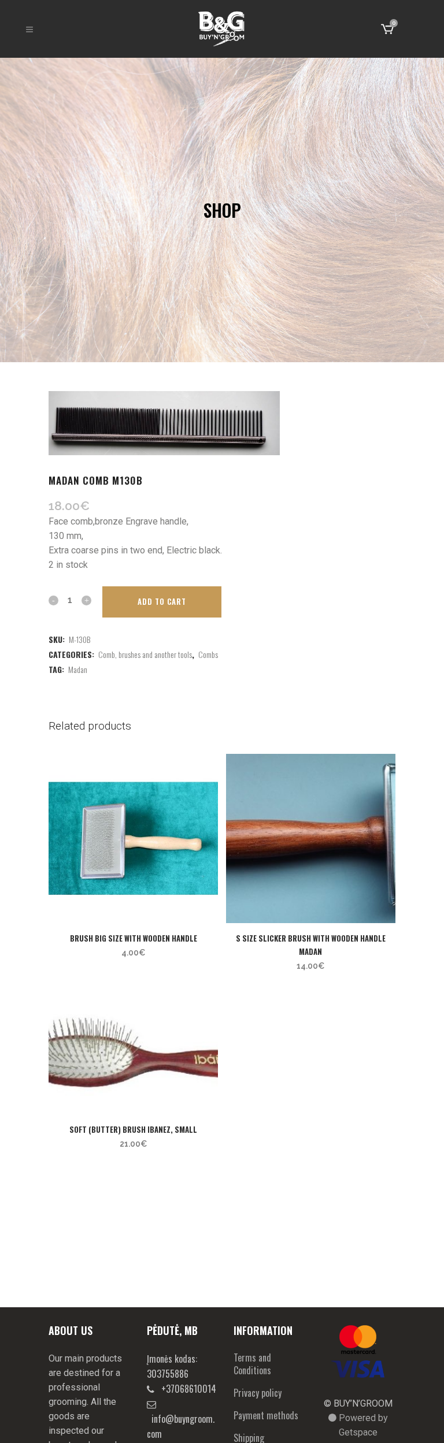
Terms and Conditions (252, 1364)
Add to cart (162, 601)
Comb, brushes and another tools (145, 654)
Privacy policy (258, 1392)
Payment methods (266, 1415)
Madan (77, 669)
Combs (208, 654)
